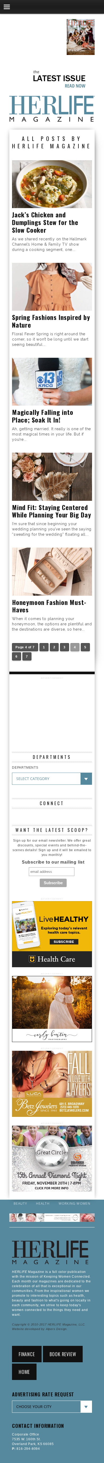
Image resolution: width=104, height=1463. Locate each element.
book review (63, 1354)
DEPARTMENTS (25, 767)
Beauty (20, 1203)
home (24, 1371)
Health (43, 1203)
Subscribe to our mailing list (53, 862)
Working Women (75, 1203)
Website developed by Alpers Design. (40, 1329)
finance (27, 1354)
